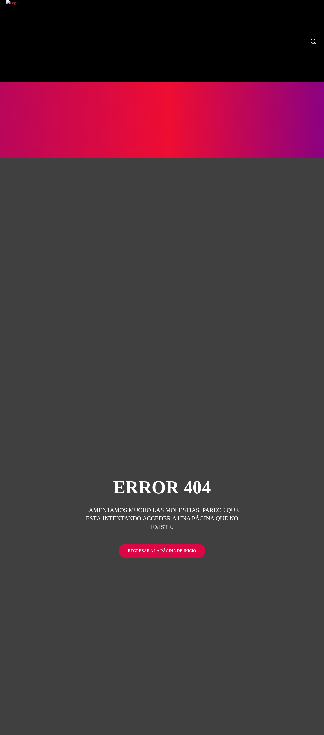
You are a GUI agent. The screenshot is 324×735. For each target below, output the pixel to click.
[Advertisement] (162, 120)
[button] (313, 41)
